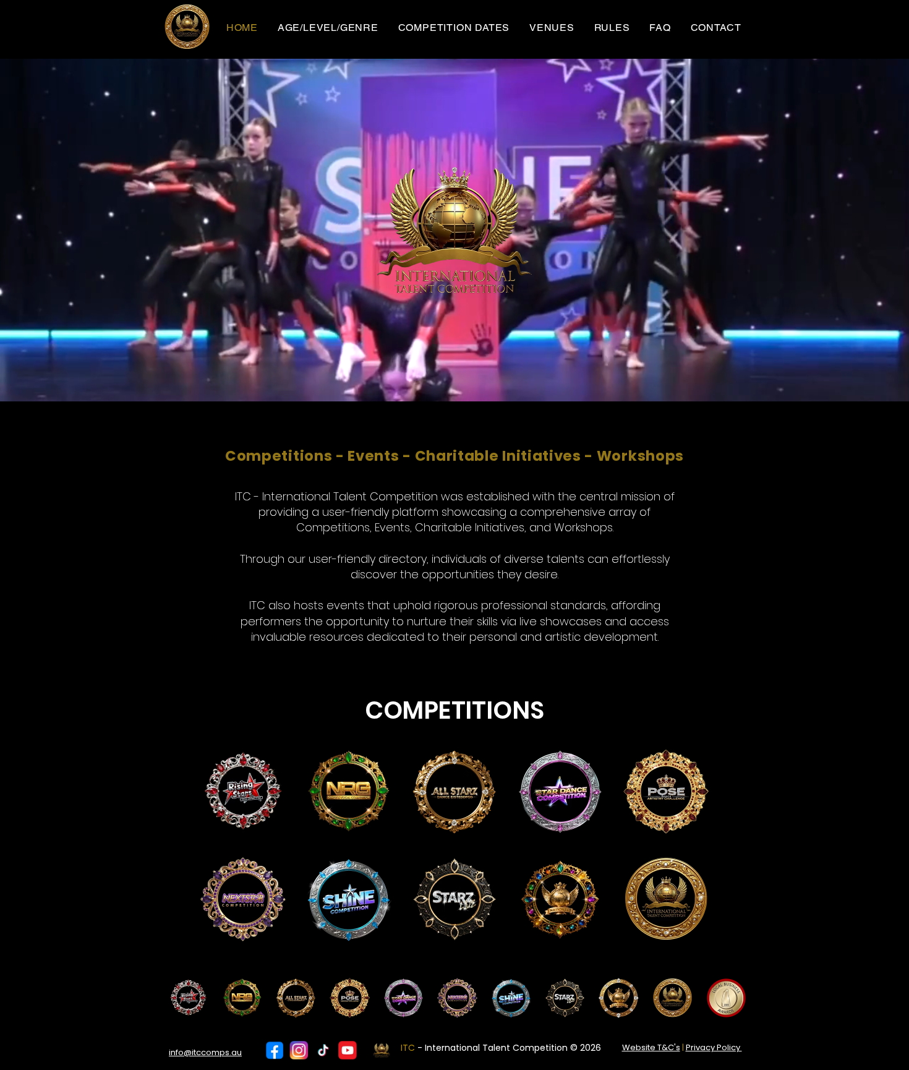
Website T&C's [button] (651, 1047)
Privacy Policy (714, 1047)
